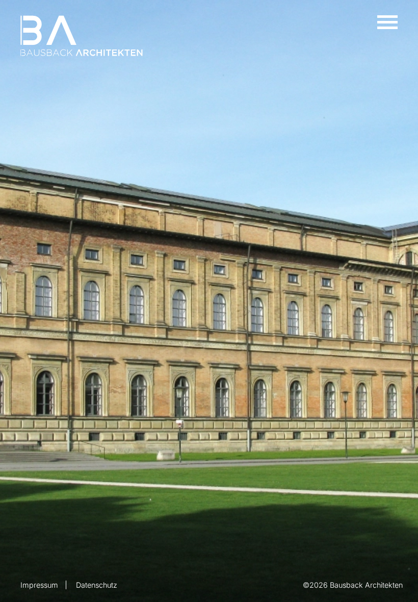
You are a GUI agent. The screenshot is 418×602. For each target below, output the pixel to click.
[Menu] (387, 21)
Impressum (39, 585)
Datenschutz (96, 585)
